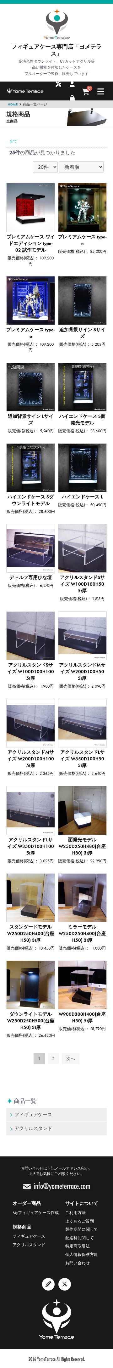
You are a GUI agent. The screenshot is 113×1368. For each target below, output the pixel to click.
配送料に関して (79, 1237)
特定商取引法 (77, 1246)
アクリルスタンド (33, 1128)
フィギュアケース (33, 1114)
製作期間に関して (81, 1229)
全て (13, 141)
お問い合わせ (77, 1263)
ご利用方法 (75, 1212)
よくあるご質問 (79, 1221)
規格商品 (22, 1227)
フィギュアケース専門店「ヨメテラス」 (56, 50)
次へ (70, 1058)
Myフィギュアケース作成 (36, 1212)
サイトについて (81, 1203)
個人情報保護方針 (81, 1254)
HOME (13, 104)
